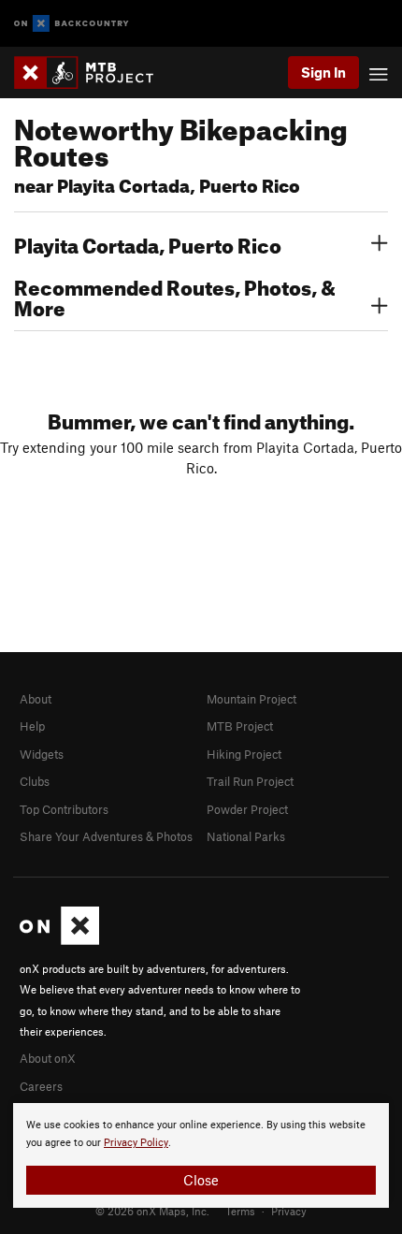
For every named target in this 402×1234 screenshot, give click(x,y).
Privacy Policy (136, 1143)
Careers (41, 1086)
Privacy (289, 1210)
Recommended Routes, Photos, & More (175, 295)
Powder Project (247, 809)
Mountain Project (251, 698)
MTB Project (240, 726)
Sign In (323, 72)
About (35, 698)
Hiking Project (244, 754)
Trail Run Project (250, 781)
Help (32, 726)
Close (201, 1179)
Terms (240, 1210)
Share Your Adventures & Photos (106, 836)
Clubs (35, 781)
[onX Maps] (59, 940)
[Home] (93, 72)
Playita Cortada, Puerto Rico (147, 243)
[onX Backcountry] (71, 24)
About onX (48, 1058)
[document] (201, 1155)
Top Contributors (64, 809)
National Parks (246, 836)
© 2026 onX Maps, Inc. (152, 1210)
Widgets (42, 754)
